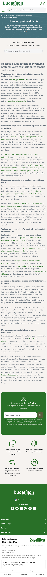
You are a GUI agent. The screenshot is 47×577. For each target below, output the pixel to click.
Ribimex (4, 341)
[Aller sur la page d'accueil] (12, 3)
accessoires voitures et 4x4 (17, 101)
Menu (3, 12)
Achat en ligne (6, 524)
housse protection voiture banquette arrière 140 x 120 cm (21, 192)
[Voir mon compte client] (41, 3)
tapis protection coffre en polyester (31, 266)
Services (4, 528)
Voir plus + (7, 429)
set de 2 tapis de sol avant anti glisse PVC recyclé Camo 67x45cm (23, 249)
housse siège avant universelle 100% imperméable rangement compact (22, 169)
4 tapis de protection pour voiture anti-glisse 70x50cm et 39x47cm (21, 239)
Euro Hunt (33, 338)
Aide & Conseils (6, 532)
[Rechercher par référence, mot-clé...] (9, 10)
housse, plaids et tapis (18, 79)
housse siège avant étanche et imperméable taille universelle (23, 166)
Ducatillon (5, 519)
